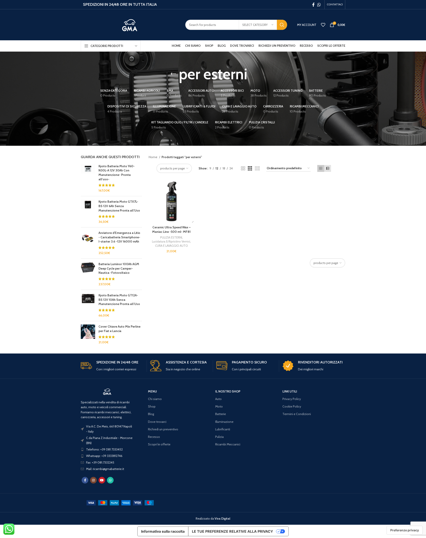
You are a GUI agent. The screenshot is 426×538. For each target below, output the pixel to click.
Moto (219, 406)
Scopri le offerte (159, 444)
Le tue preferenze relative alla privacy (232, 531)
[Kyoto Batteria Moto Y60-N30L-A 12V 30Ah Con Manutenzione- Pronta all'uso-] (88, 178)
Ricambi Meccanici (227, 444)
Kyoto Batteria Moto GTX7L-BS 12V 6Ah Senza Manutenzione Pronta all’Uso (119, 206)
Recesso (154, 437)
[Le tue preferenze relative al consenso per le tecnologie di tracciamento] (404, 530)
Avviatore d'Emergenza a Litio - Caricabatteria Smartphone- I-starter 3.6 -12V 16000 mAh (119, 237)
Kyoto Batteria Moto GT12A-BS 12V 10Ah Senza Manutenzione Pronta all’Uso (119, 299)
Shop (152, 406)
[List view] (327, 168)
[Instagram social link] (93, 480)
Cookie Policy (291, 406)
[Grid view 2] (243, 168)
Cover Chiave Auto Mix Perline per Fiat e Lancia (119, 328)
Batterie (220, 414)
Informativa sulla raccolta (163, 531)
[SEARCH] (282, 25)
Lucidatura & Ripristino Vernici (171, 241)
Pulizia (219, 437)
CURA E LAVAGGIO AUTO (171, 245)
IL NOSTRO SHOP (227, 391)
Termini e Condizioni (296, 414)
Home (153, 157)
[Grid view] (320, 168)
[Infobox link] (112, 366)
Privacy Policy (291, 399)
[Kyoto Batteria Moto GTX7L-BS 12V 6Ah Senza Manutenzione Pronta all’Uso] (88, 212)
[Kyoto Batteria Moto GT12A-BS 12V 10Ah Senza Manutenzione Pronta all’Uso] (88, 305)
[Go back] (173, 74)
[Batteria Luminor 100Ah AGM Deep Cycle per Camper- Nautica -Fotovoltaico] (88, 274)
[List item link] (107, 449)
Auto (218, 399)
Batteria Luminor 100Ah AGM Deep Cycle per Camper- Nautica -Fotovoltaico (119, 268)
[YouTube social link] (102, 480)
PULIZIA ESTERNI (171, 237)
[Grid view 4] (257, 168)
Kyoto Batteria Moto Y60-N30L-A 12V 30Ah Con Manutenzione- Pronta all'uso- (117, 172)
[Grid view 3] (250, 168)
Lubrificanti (222, 429)
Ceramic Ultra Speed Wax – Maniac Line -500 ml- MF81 (171, 229)
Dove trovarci (157, 422)
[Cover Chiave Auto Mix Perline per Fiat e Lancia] (88, 334)
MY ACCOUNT (306, 25)
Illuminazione (224, 422)
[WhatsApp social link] (319, 4)
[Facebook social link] (313, 4)
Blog (151, 414)
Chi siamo (155, 399)
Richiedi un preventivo (163, 429)
